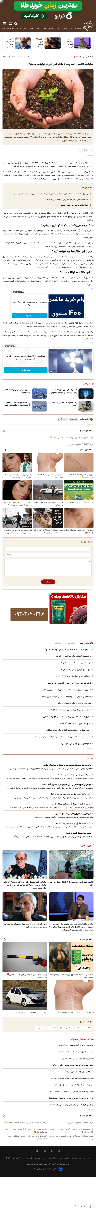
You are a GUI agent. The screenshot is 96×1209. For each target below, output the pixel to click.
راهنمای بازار (10, 28)
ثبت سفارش (25, 370)
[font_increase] (91, 150)
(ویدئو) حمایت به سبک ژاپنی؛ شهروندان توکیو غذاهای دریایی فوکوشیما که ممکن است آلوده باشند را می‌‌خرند (50, 193)
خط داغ (90, 759)
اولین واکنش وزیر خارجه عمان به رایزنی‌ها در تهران (70, 794)
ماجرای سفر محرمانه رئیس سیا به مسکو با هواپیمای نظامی (67, 716)
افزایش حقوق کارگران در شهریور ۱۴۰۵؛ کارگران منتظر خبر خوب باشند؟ (71, 884)
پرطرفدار (71, 643)
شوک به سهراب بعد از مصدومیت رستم (75, 663)
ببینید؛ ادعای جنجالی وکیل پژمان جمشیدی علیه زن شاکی (73, 1065)
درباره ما (86, 1158)
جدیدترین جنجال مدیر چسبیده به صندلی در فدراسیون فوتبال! (66, 696)
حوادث (64, 28)
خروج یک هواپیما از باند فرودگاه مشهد (75, 723)
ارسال (48, 581)
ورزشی (71, 28)
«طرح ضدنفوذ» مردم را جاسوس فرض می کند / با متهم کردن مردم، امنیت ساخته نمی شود (25, 926)
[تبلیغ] (48, 10)
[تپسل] (12, 292)
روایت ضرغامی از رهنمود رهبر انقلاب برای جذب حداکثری (68, 730)
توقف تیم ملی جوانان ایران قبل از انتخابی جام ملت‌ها (69, 683)
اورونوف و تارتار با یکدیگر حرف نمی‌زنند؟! (74, 669)
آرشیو (67, 1158)
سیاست (78, 28)
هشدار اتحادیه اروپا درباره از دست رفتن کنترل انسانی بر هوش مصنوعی (64, 391)
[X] (51, 1151)
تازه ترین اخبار (87, 643)
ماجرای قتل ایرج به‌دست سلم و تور (39, 42)
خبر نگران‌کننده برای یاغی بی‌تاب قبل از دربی (73, 813)
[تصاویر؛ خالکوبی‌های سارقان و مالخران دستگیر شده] (23, 43)
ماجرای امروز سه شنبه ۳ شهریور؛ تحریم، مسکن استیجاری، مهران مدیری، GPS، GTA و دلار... (69, 42)
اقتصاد (43, 28)
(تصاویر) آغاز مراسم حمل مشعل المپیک (74, 205)
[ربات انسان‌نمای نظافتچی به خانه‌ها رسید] (86, 406)
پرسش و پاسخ (40, 1158)
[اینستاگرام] (44, 1151)
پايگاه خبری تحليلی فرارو (43, 1164)
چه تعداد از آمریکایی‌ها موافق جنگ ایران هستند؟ (71, 710)
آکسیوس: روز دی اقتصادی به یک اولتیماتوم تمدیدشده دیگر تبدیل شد (63, 737)
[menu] (4, 24)
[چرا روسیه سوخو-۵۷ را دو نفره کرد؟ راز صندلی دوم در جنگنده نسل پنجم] (39, 406)
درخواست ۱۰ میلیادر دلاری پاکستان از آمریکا (73, 656)
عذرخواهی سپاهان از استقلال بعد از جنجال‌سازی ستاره (74, 1084)
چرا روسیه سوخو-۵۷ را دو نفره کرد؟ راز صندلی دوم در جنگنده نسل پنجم (17, 404)
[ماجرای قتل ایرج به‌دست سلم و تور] (52, 43)
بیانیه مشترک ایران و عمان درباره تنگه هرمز (73, 823)
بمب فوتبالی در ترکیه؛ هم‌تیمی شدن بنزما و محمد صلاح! (68, 649)
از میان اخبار (88, 383)
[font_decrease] (79, 150)
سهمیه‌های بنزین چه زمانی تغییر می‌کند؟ (74, 743)
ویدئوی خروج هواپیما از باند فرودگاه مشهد (72, 676)
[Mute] (54, 371)
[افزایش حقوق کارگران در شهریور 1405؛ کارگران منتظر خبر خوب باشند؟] (71, 864)
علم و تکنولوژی (34, 28)
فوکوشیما (73, 419)
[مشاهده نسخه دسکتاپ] (10, 24)
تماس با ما (76, 1158)
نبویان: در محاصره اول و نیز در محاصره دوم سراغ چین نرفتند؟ (71, 1098)
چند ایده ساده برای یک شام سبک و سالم (74, 703)
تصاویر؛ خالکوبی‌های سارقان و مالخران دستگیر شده (9, 42)
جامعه (2, 28)
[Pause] (51, 371)
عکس (25, 28)
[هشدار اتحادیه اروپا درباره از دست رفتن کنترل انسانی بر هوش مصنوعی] (86, 393)
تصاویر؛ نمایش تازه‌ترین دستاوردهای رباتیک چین (17, 391)
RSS (8, 1158)
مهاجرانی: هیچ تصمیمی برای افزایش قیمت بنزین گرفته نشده (66, 784)
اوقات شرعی (27, 1158)
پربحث (58, 643)
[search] (15, 23)
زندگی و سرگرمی (54, 28)
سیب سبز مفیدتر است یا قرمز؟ (78, 833)
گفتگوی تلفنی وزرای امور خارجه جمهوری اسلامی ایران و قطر (67, 690)
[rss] (59, 1151)
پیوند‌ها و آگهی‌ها (55, 1158)
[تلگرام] (36, 1151)
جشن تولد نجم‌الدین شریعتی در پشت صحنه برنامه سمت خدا (71, 1091)
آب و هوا (16, 1158)
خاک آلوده (62, 419)
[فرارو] (88, 26)
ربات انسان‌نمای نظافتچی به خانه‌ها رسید (64, 404)
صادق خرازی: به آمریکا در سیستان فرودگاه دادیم (71, 804)
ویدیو (19, 28)
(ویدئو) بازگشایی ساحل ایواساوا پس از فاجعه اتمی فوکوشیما (67, 199)
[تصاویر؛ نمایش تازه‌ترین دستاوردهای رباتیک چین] (39, 393)
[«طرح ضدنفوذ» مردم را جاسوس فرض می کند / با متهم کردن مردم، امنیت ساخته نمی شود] (24, 906)
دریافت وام (30, 315)
